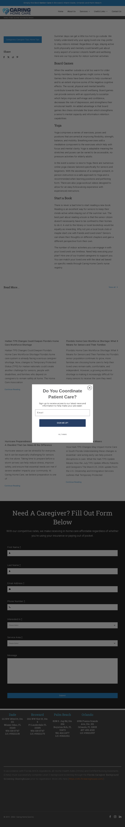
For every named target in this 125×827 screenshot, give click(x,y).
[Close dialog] (89, 388)
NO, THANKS (62, 434)
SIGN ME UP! (62, 423)
